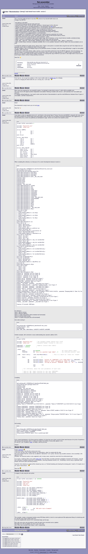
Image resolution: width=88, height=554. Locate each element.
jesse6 (16, 73)
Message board (55, 550)
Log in (52, 7)
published (20, 449)
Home (39, 6)
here (31, 442)
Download (36, 550)
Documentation (42, 550)
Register (47, 6)
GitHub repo (53, 78)
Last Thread (75, 535)
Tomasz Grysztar (43, 552)
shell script (38, 459)
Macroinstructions (14, 11)
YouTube (55, 552)
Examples (48, 550)
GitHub (51, 552)
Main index (31, 550)
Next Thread (81, 535)
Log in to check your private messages (41, 7)
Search (42, 6)
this (52, 26)
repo (38, 105)
